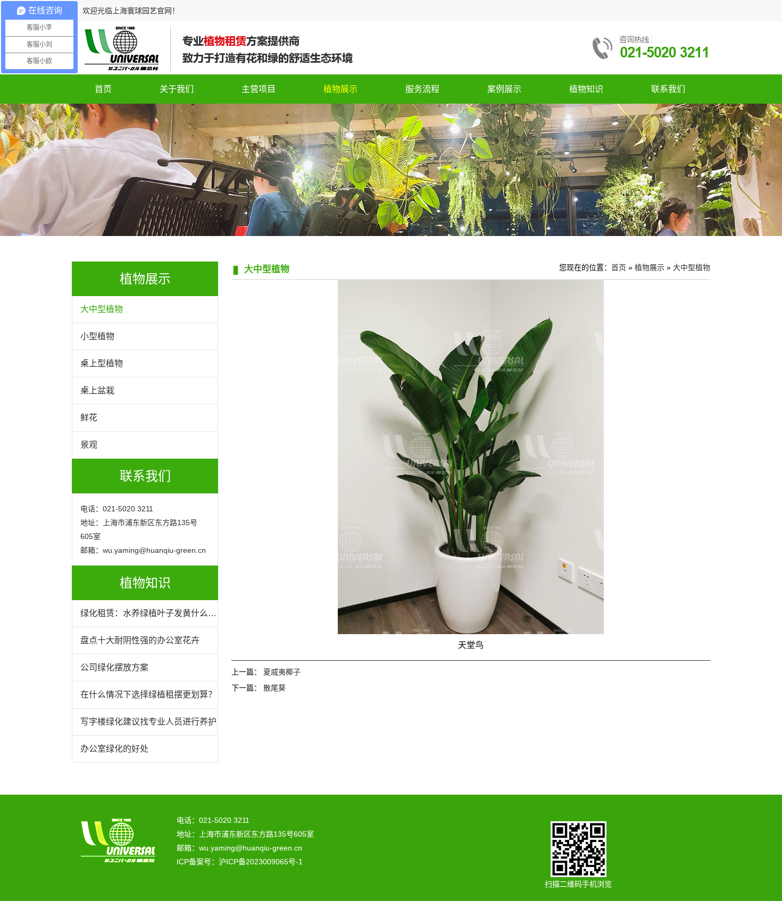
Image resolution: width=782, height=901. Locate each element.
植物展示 (340, 89)
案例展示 (504, 89)
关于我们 (177, 89)
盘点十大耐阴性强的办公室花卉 (139, 640)
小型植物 (97, 336)
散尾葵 (274, 688)
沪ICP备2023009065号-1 (261, 861)
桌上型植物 (101, 363)
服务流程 (422, 89)
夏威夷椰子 (282, 672)
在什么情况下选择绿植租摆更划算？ (148, 694)
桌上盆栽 (97, 390)
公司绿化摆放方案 (114, 667)
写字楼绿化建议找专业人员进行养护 (148, 721)
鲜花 (88, 417)
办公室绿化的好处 (114, 748)
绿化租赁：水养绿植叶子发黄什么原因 (148, 618)
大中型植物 (101, 309)
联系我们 (668, 89)
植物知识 (586, 89)
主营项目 (259, 89)
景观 (88, 444)
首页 (103, 89)
